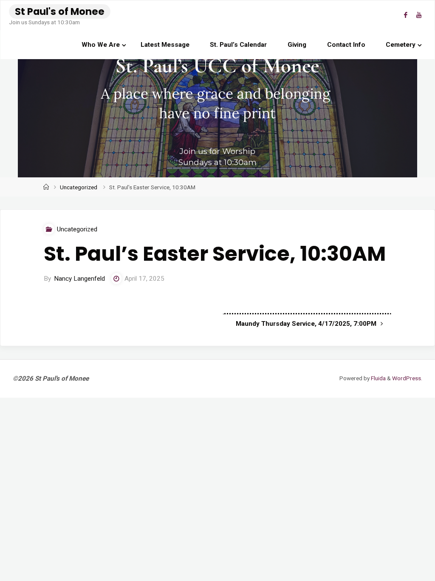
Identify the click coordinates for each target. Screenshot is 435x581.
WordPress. (407, 378)
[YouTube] (419, 15)
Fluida (378, 378)
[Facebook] (405, 15)
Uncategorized (78, 187)
